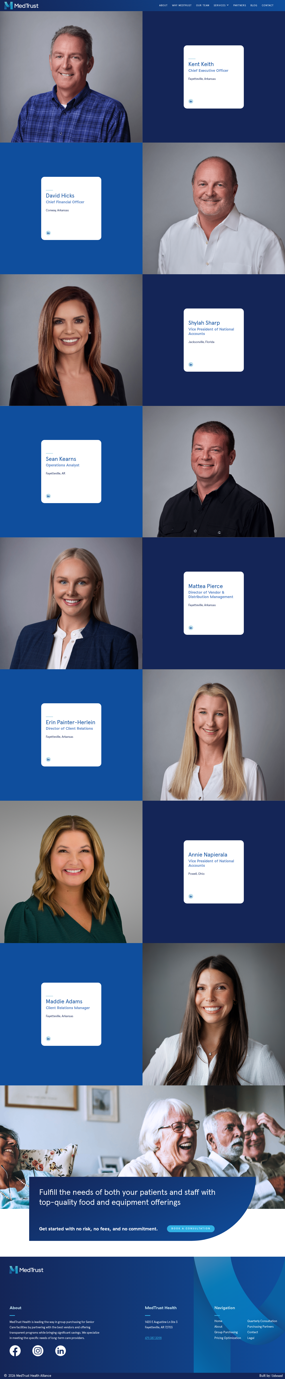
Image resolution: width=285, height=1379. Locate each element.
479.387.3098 (153, 1338)
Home (218, 1321)
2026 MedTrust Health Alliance (29, 1376)
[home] (21, 5)
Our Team (202, 5)
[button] (221, 5)
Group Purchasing (226, 1332)
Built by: (265, 1376)
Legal (250, 1338)
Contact (268, 5)
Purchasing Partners (260, 1327)
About (163, 5)
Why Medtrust (182, 5)
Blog (253, 5)
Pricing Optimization (227, 1338)
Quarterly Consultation (262, 1321)
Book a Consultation (190, 1228)
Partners (239, 5)
